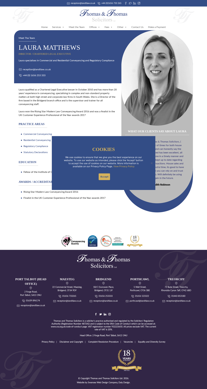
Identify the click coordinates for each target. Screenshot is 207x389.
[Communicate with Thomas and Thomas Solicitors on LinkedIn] (134, 3)
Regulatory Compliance (35, 146)
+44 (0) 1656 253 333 (34, 75)
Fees (107, 27)
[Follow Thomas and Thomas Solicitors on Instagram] (138, 3)
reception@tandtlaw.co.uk (37, 69)
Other (120, 27)
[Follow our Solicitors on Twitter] (100, 314)
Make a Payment (157, 27)
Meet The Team (27, 38)
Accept (104, 176)
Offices (93, 27)
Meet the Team (77, 27)
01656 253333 (106, 296)
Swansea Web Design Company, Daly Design (109, 383)
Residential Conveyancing (37, 140)
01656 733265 (69, 296)
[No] (151, 163)
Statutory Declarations (35, 152)
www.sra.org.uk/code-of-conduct (66, 327)
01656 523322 (142, 296)
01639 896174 (33, 301)
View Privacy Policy (123, 166)
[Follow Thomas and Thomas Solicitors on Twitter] (130, 3)
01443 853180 (178, 296)
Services (56, 27)
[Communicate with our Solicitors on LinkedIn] (105, 314)
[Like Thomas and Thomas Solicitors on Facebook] (125, 3)
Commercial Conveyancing (37, 134)
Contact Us (137, 27)
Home (44, 27)
